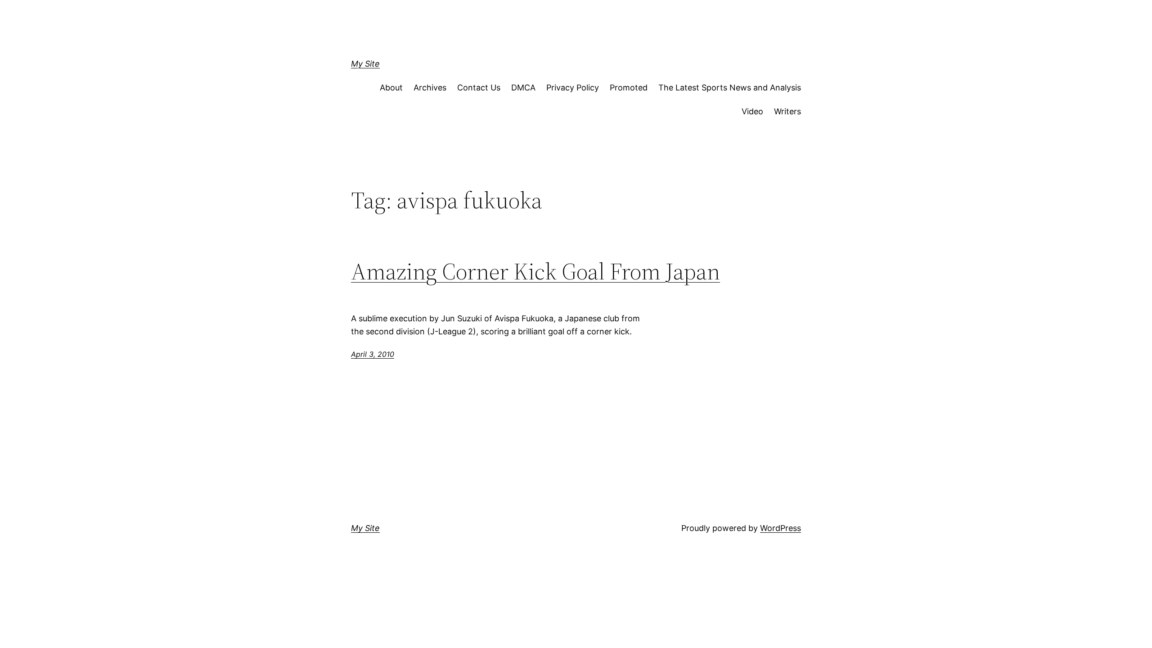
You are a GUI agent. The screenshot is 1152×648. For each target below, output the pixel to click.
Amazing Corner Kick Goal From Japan (535, 271)
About (391, 87)
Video (752, 111)
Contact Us (478, 87)
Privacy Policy (572, 87)
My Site (365, 63)
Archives (430, 87)
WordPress (780, 528)
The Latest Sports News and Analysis (729, 87)
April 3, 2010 (372, 354)
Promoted (629, 87)
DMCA (523, 87)
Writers (787, 111)
